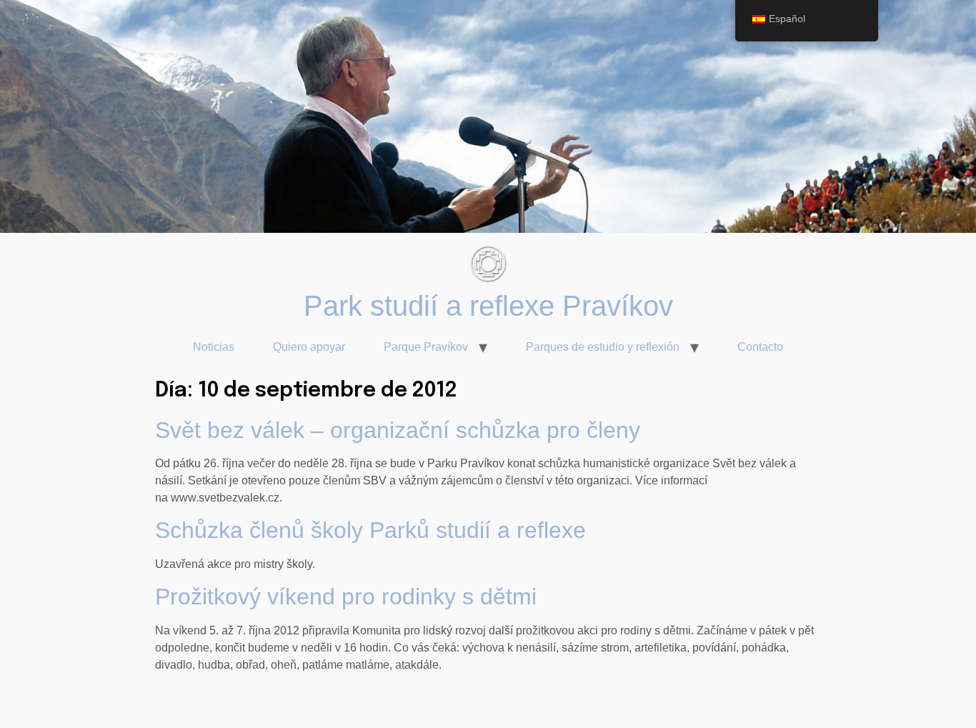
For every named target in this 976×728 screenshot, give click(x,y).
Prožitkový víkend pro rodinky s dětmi (346, 596)
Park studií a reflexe (433, 305)
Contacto (760, 347)
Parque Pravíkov (426, 347)
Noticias (213, 347)
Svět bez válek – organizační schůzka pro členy (397, 430)
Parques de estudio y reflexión (602, 347)
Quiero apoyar (309, 347)
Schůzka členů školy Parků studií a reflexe (370, 530)
